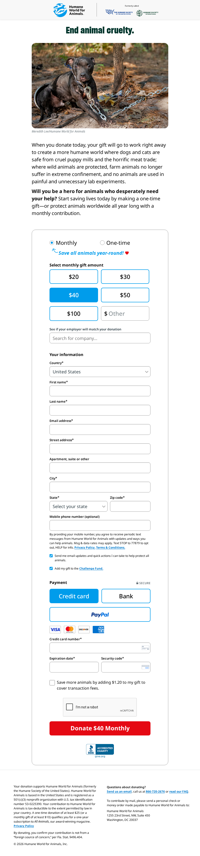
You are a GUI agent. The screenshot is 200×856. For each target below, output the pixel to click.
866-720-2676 (155, 791)
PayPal (100, 614)
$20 (74, 277)
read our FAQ (178, 791)
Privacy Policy (24, 826)
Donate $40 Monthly (100, 728)
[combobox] (100, 338)
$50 (125, 295)
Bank (126, 596)
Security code (111, 658)
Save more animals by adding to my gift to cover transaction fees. (101, 685)
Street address (61, 440)
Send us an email (119, 791)
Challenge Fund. (91, 568)
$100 (73, 313)
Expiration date (61, 658)
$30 (125, 277)
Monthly (66, 243)
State (54, 497)
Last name (58, 401)
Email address (60, 420)
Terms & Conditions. (110, 547)
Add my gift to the (79, 568)
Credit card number (65, 639)
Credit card (74, 596)
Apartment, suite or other (69, 459)
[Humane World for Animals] (69, 10)
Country (56, 363)
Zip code (116, 497)
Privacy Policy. (84, 547)
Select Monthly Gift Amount (76, 265)
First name (58, 382)
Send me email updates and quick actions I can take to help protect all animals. (102, 558)
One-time (118, 243)
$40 (74, 295)
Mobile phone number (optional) (75, 517)
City (52, 478)
